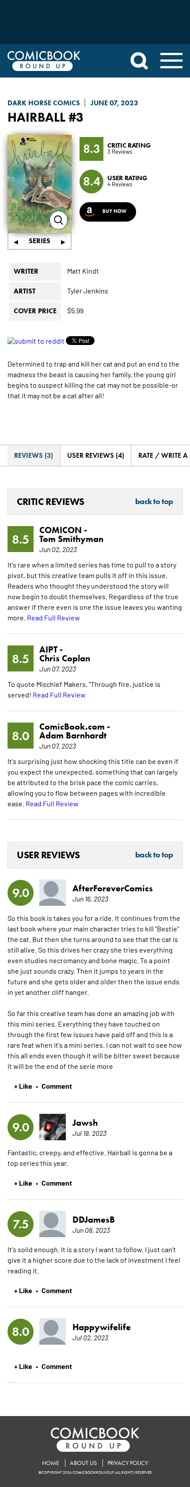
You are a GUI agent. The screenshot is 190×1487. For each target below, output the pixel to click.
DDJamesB (93, 1219)
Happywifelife (101, 1327)
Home (50, 1463)
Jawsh (85, 1122)
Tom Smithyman (71, 538)
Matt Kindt (83, 270)
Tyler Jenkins (87, 290)
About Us (83, 1463)
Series (39, 241)
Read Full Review (53, 617)
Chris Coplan (64, 658)
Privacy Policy (127, 1463)
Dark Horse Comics (44, 103)
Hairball (36, 117)
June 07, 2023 (114, 103)
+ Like (23, 1085)
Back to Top (154, 502)
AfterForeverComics (112, 888)
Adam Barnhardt (72, 735)
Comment (57, 1085)
